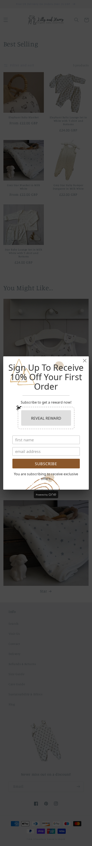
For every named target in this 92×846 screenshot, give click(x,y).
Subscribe (46, 463)
